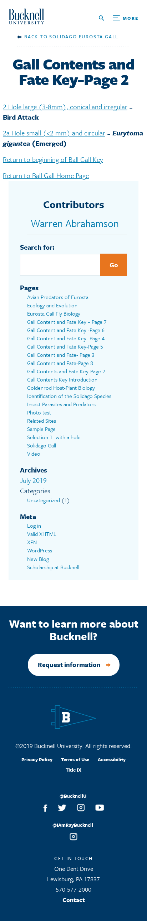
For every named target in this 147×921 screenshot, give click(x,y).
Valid (41, 534)
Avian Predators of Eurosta (57, 297)
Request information (69, 664)
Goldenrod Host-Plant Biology (61, 388)
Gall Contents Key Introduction (62, 379)
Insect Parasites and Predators (61, 404)
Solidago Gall (41, 445)
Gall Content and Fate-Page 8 (60, 363)
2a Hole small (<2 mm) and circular (54, 133)
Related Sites (41, 420)
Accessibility (112, 759)
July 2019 (33, 480)
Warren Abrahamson (75, 223)
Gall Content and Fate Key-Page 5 (65, 346)
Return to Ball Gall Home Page (46, 175)
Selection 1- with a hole (54, 437)
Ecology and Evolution (52, 305)
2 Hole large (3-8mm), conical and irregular (65, 106)
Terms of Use (75, 759)
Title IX (73, 769)
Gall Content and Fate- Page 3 (61, 355)
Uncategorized (43, 500)
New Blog (38, 559)
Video (33, 453)
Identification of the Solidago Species (69, 396)
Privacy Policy (36, 759)
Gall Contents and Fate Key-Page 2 (66, 371)
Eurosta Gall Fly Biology (53, 313)
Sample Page (41, 429)
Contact (73, 899)
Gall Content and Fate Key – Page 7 (67, 322)
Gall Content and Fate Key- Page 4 (66, 338)
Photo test (39, 412)
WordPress (39, 550)
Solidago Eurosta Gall (83, 36)
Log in (34, 525)
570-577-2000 (73, 889)
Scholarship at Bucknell (53, 567)
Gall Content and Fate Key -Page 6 (66, 330)
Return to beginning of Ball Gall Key (53, 159)
